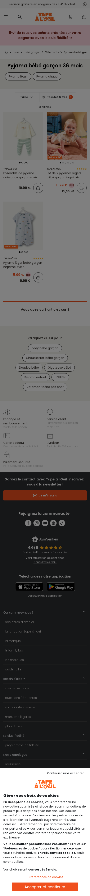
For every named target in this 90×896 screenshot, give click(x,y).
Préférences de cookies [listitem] (46, 877)
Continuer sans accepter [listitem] (65, 773)
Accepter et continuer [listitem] (44, 886)
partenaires (17, 828)
